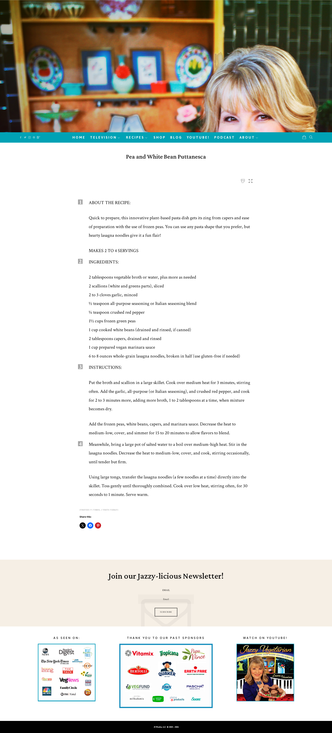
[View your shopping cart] (304, 137)
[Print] (243, 179)
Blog (176, 137)
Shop (160, 137)
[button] (250, 179)
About (247, 137)
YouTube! (198, 137)
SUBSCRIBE (166, 612)
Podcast (224, 137)
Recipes (135, 137)
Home (78, 137)
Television (103, 137)
